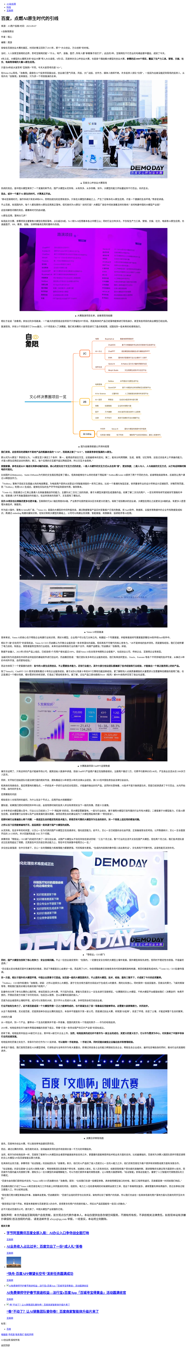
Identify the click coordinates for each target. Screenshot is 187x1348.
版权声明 (29, 1334)
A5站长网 (11, 4)
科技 (9, 7)
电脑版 (4, 1334)
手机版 (11, 1334)
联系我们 (19, 1334)
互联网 (10, 10)
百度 (9, 1329)
